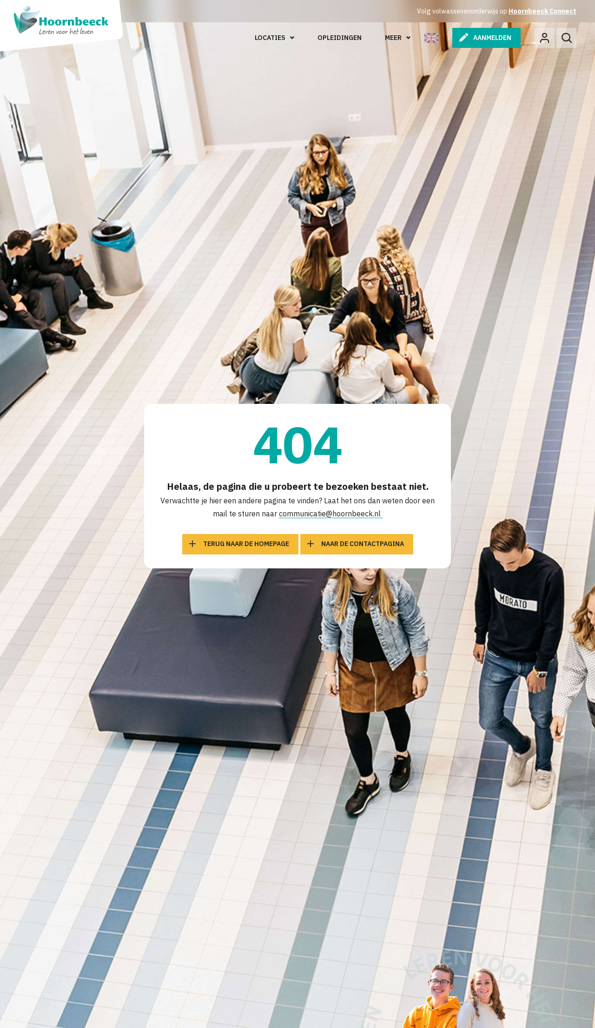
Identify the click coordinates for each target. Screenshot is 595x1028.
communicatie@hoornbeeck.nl (331, 513)
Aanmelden (492, 37)
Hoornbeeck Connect (542, 11)
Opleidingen (339, 37)
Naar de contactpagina (362, 544)
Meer (393, 37)
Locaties (270, 37)
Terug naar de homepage (246, 544)
